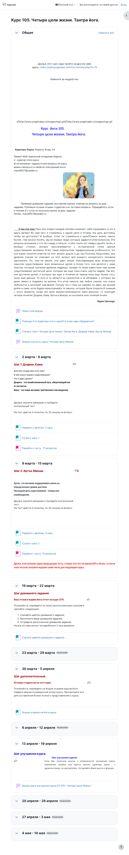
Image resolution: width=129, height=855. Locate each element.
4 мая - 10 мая (33, 833)
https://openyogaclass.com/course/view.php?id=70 (68, 67)
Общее (27, 33)
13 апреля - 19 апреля (39, 744)
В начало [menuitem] (27, 4)
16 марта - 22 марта (38, 586)
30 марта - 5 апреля (38, 669)
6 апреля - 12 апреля (38, 728)
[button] (65, 4)
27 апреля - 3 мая (36, 817)
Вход (123, 4)
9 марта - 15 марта (37, 463)
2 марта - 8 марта (36, 357)
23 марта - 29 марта (38, 653)
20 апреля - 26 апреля (40, 801)
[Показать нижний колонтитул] (121, 847)
